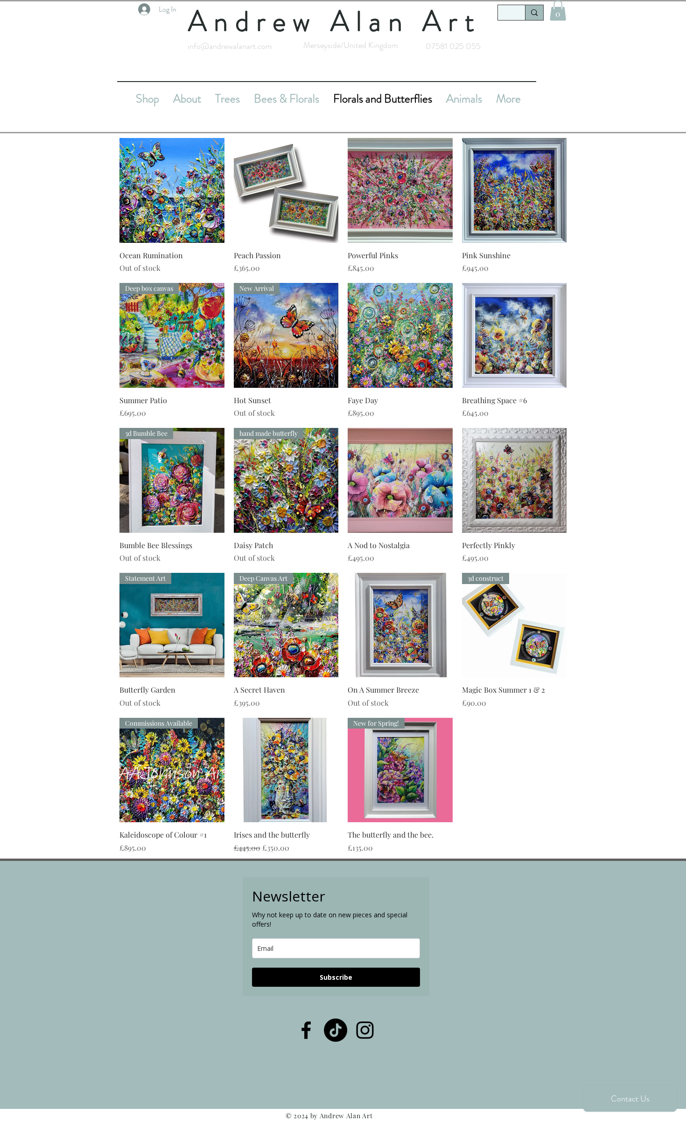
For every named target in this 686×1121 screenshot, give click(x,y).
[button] (558, 10)
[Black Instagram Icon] (365, 1030)
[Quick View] (171, 190)
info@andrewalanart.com (230, 46)
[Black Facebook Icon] (306, 1030)
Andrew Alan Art (334, 21)
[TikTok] (335, 1030)
